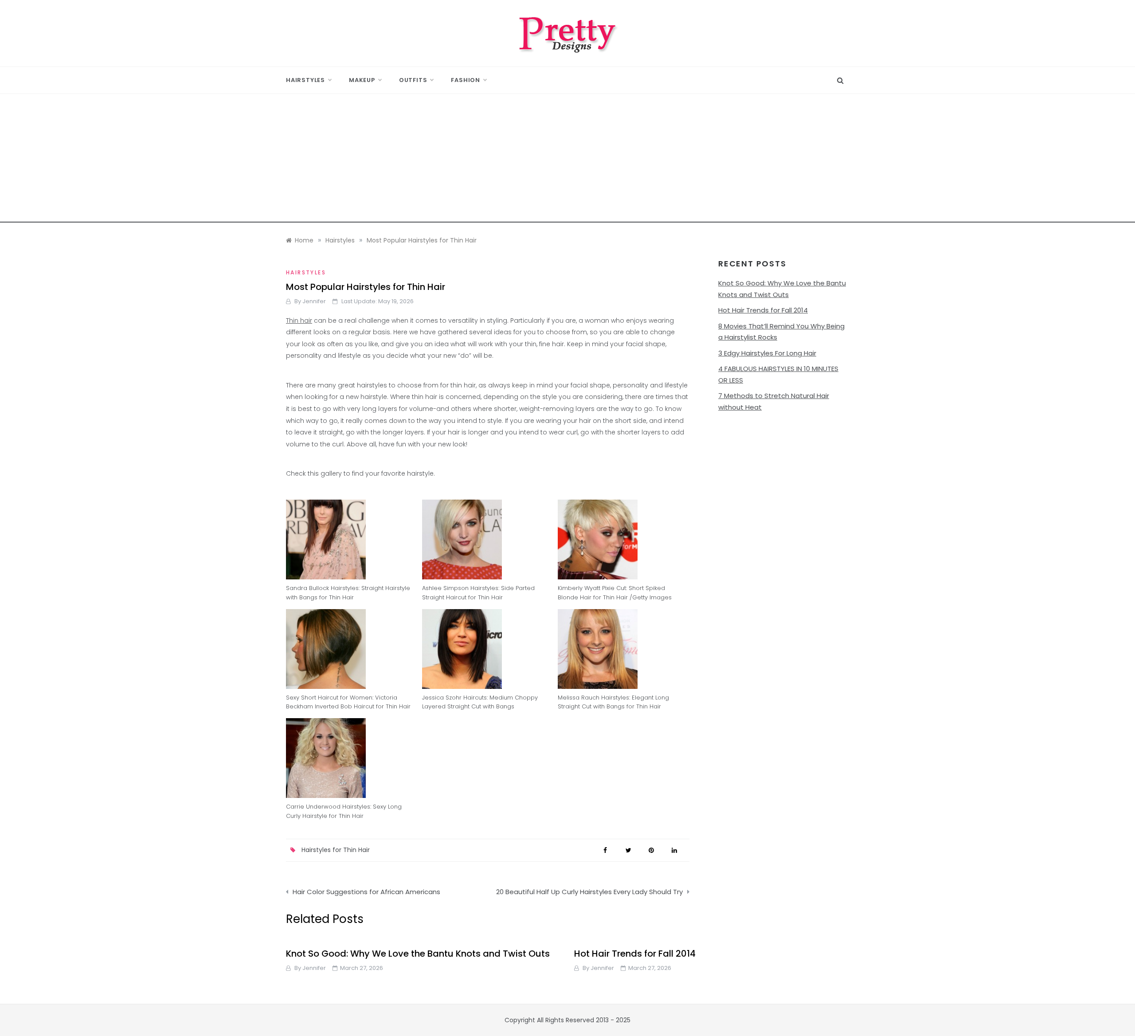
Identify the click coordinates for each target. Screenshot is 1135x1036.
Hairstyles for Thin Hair (335, 849)
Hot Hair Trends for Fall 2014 (763, 310)
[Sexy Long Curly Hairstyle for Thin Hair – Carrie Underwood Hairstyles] (352, 758)
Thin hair (299, 320)
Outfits (413, 80)
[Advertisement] (567, 160)
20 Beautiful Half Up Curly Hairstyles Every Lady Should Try (589, 891)
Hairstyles (305, 80)
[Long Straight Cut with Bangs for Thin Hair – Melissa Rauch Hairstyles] (623, 649)
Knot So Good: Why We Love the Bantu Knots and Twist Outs (418, 953)
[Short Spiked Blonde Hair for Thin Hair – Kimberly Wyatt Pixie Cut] (623, 539)
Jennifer (314, 301)
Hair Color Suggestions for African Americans (366, 891)
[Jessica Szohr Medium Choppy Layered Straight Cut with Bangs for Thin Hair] (488, 649)
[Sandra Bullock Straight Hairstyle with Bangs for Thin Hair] (352, 539)
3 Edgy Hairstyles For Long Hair (767, 353)
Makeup (362, 80)
